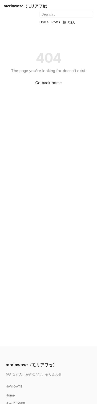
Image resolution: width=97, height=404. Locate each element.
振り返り (69, 22)
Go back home (48, 82)
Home (44, 22)
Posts (56, 22)
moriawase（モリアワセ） (26, 6)
